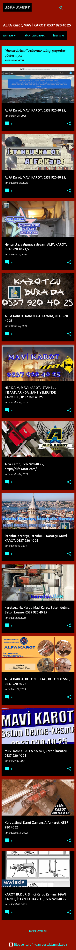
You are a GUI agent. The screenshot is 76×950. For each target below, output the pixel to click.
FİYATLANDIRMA (35, 35)
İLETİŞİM (58, 35)
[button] (69, 123)
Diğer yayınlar (38, 931)
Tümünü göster (15, 60)
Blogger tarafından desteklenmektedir (40, 944)
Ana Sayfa (9, 35)
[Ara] (61, 8)
